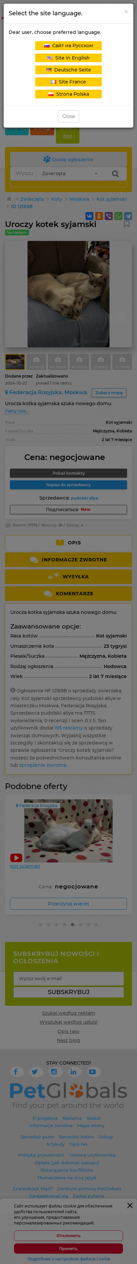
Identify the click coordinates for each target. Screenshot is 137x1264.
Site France (71, 82)
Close (68, 116)
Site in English (71, 58)
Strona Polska (71, 94)
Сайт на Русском (71, 46)
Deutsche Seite (71, 70)
